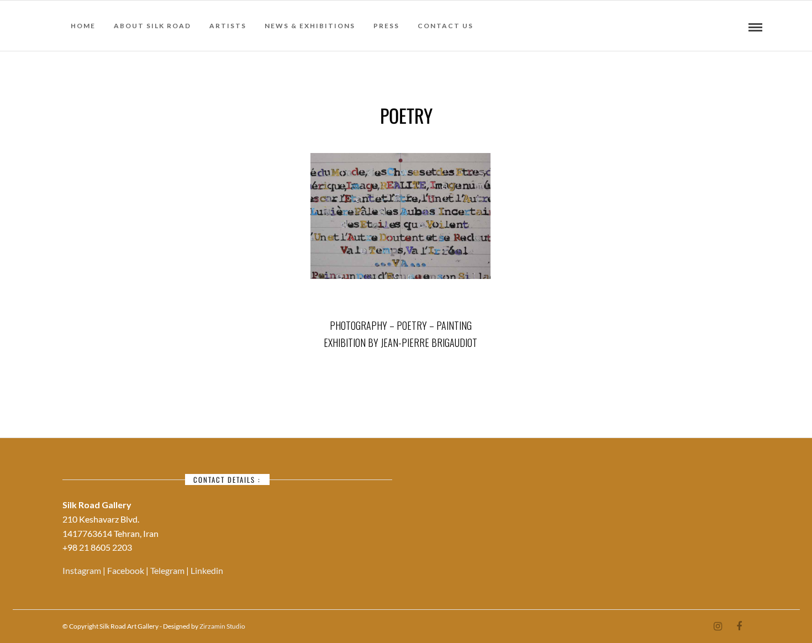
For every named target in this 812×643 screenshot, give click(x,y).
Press (386, 26)
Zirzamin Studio (222, 626)
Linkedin (207, 570)
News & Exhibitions (310, 26)
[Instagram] (717, 626)
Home (83, 26)
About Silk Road (152, 26)
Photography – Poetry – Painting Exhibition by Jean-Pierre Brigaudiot (400, 334)
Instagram (82, 570)
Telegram (168, 570)
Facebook (126, 570)
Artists (227, 26)
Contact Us (445, 26)
